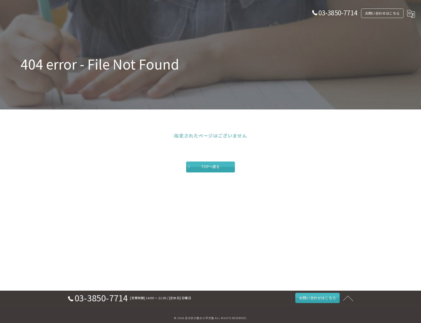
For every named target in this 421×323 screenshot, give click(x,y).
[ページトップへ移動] (348, 298)
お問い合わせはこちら (382, 13)
